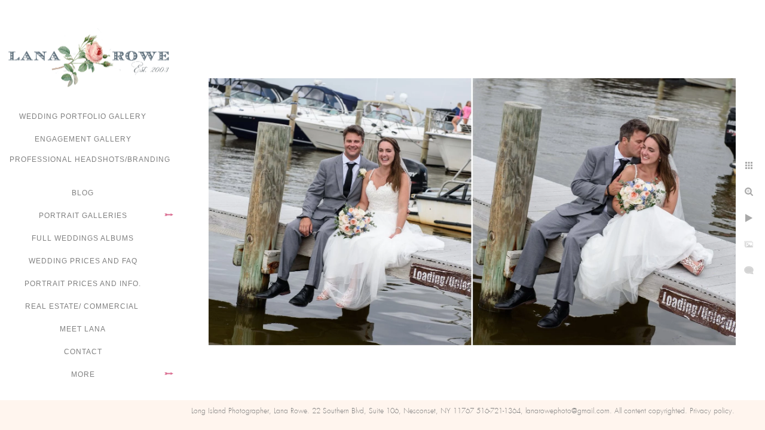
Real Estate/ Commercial (83, 306)
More (83, 374)
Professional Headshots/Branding (90, 159)
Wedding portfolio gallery (82, 116)
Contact (83, 352)
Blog (83, 193)
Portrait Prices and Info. (83, 284)
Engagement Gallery (83, 139)
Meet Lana (83, 329)
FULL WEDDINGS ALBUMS (83, 238)
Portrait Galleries (83, 215)
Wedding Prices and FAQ (83, 261)
